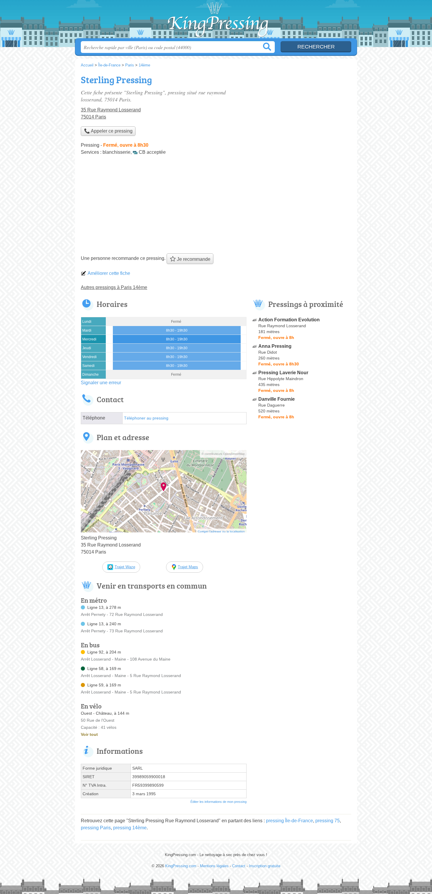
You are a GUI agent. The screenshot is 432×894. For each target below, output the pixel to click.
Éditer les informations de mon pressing (218, 801)
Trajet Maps (188, 567)
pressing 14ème (130, 827)
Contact (238, 866)
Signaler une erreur (101, 382)
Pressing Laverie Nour (283, 372)
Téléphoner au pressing (146, 418)
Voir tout (89, 734)
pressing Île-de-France (289, 820)
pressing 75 (327, 820)
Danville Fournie (276, 399)
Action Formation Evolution (289, 319)
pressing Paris (96, 827)
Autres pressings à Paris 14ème (114, 287)
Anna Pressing (275, 346)
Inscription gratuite (264, 866)
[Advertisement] (216, 206)
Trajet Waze (125, 567)
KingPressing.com (216, 21)
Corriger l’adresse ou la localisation (221, 531)
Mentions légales (214, 866)
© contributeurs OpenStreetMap (223, 453)
